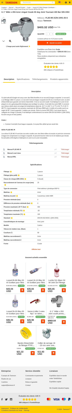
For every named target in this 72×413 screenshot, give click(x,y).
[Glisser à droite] (3, 17)
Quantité (40, 34)
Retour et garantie (31, 382)
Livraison (28, 379)
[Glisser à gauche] (3, 41)
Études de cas (6, 379)
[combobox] (37, 2)
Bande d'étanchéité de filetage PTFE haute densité (26, 345)
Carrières (4, 382)
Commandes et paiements (34, 375)
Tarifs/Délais (58, 378)
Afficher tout (36, 249)
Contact (28, 385)
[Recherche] (53, 2)
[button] (2, 2)
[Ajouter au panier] (22, 290)
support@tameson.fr (8, 385)
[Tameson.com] (11, 2)
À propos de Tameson (8, 375)
